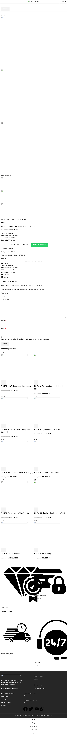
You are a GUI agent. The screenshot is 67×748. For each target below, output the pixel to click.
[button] (39, 245)
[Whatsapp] (42, 709)
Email (3, 328)
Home (3, 219)
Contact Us (4, 705)
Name (3, 320)
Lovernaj (49, 715)
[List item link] (33, 698)
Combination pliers (11, 255)
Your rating (5, 293)
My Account (4, 696)
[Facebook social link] (7, 259)
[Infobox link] (17, 587)
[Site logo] (33, 1)
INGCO (3, 223)
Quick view (41, 550)
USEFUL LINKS (38, 676)
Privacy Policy (38, 685)
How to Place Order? (9, 689)
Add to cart (15, 245)
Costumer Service (7, 693)
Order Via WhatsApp (39, 245)
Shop (35, 682)
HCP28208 (21, 255)
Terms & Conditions (39, 688)
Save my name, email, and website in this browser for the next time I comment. (25, 339)
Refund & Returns (6, 702)
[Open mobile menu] (3, 2)
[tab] (29, 261)
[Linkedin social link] (13, 259)
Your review (5, 299)
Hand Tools (10, 219)
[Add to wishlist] (45, 550)
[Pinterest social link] (11, 259)
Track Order (4, 699)
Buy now (25, 245)
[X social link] (9, 259)
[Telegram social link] (15, 259)
